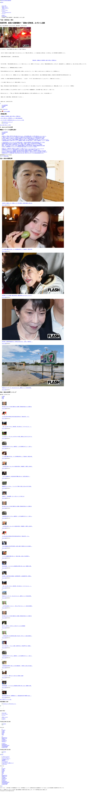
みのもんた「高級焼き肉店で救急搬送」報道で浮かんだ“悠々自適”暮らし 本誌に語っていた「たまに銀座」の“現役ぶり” (24, 151)
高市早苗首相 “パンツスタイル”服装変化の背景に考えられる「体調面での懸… (17, 566)
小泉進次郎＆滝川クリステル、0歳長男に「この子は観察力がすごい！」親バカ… (17, 446)
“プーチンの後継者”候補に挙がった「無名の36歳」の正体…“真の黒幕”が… (16, 556)
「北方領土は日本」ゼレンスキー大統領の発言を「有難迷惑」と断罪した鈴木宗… (17, 466)
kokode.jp (3, 743)
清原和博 (3, 133)
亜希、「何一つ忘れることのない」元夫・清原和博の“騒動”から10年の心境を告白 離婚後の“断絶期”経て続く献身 (23, 145)
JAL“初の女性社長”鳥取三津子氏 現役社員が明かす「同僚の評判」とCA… (16, 416)
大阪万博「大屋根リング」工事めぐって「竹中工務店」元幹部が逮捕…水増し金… (17, 203)
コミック (3, 13)
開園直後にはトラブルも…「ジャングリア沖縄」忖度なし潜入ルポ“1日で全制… (17, 486)
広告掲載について (5, 759)
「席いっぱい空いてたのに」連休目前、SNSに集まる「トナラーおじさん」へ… (17, 426)
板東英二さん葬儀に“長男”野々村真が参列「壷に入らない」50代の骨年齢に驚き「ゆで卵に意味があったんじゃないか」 (24, 136)
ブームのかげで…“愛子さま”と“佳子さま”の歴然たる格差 (12, 675)
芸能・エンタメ (5, 717)
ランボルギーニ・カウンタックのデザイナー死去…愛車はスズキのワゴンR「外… (17, 436)
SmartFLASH (4, 740)
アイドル (3, 12)
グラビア (3, 11)
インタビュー (6, 8)
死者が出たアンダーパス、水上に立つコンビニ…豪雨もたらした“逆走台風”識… (17, 387)
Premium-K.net (4, 737)
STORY (3, 770)
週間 (3, 397)
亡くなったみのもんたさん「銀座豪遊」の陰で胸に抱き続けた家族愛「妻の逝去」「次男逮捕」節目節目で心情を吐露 (24, 150)
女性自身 (3, 739)
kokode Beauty (4, 744)
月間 (3, 398)
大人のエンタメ (8, 12)
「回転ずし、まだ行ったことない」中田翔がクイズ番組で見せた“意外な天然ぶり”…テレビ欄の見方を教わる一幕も (23, 137)
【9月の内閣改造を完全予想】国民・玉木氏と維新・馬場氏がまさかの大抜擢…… (17, 546)
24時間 (3, 396)
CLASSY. (3, 730)
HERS (3, 732)
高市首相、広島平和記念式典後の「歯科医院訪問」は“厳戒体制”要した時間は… (17, 576)
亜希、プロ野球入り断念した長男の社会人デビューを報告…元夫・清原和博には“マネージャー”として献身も (22, 144)
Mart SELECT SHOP (5, 745)
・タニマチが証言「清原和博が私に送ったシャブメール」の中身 (12, 120)
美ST (3, 734)
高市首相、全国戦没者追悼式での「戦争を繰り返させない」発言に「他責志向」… (17, 341)
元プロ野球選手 (5, 132)
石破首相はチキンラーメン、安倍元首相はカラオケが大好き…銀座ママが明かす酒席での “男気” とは (20, 149)
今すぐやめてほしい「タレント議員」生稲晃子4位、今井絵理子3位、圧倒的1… (16, 645)
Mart (3, 733)
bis (2, 736)
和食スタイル (4, 738)
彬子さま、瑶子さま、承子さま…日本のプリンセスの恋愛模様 (13, 625)
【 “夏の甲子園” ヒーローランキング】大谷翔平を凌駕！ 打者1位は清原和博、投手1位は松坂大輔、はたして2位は (23, 142)
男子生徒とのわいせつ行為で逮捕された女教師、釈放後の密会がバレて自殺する (17, 406)
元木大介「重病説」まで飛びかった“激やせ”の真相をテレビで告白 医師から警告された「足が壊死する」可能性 (23, 138)
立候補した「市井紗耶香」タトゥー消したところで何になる (13, 496)
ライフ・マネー (5, 10)
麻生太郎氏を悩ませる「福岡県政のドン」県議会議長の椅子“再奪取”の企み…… (17, 695)
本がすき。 (4, 741)
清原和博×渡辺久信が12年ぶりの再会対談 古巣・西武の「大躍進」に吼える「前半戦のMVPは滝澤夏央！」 (22, 143)
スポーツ (3, 9)
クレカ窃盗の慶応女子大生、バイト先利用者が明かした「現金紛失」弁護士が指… (17, 249)
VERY (3, 769)
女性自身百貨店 (5, 746)
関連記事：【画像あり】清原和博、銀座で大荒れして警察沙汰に (44, 60)
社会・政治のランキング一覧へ (6, 699)
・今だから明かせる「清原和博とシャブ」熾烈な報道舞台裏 (11, 118)
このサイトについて (5, 756)
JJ (2, 729)
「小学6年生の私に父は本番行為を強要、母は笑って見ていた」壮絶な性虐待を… (17, 635)
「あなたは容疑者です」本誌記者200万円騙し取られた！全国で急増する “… (16, 476)
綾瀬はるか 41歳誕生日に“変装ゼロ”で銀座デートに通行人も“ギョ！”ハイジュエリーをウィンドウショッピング (23, 148)
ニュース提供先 (5, 761)
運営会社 (3, 760)
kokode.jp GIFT (4, 747)
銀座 (3, 134)
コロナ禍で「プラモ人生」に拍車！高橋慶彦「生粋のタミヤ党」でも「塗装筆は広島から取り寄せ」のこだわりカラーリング (25, 139)
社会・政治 (4, 5)
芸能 (3, 8)
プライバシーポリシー (6, 758)
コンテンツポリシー (5, 757)
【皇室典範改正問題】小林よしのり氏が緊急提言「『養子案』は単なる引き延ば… (17, 665)
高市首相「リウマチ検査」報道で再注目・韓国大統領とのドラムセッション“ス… (17, 295)
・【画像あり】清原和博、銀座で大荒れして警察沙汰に (10, 116)
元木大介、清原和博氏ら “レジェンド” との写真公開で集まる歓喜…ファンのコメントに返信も (19, 146)
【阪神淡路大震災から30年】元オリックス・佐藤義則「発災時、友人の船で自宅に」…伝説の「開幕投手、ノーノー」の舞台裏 (25, 140)
